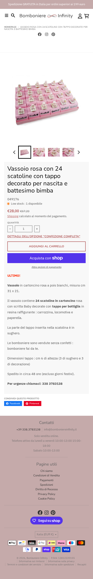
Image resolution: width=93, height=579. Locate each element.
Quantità (13, 222)
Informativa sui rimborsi (32, 561)
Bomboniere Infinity (37, 558)
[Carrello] (86, 16)
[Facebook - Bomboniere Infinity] (39, 34)
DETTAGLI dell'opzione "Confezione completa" (43, 236)
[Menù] (6, 15)
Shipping (12, 216)
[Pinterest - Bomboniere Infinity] (53, 34)
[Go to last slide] (14, 152)
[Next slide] (78, 152)
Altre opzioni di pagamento (46, 267)
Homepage (10, 27)
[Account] (80, 16)
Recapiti (81, 564)
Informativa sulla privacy (61, 561)
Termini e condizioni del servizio (24, 564)
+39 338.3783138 (28, 429)
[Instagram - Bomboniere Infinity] (46, 34)
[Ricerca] (13, 15)
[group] (24, 152)
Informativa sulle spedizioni (59, 564)
